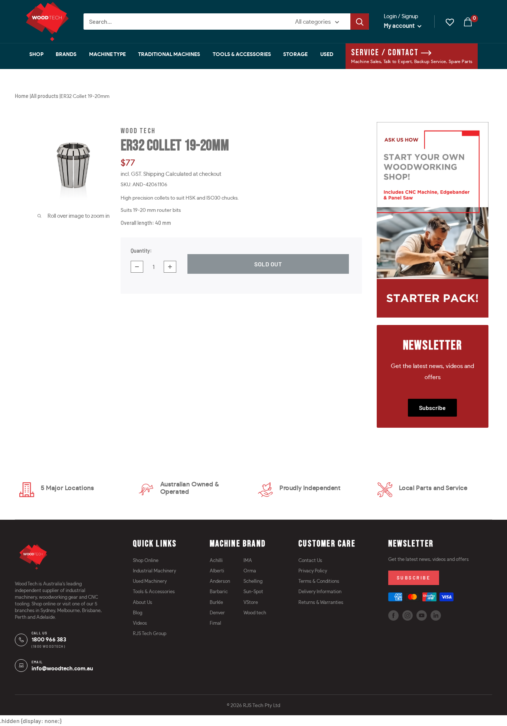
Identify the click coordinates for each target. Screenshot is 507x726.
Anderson (220, 581)
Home (22, 96)
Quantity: (141, 250)
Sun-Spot (253, 591)
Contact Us (310, 560)
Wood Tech (138, 131)
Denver (217, 613)
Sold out (268, 263)
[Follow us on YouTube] (421, 615)
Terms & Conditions (318, 581)
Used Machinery (150, 581)
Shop (36, 54)
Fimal (215, 623)
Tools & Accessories (242, 54)
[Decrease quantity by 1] (137, 267)
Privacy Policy (312, 571)
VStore (250, 602)
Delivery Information (319, 591)
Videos (140, 623)
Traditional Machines (169, 54)
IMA (247, 560)
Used (326, 54)
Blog (137, 613)
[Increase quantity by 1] (170, 267)
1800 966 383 (49, 640)
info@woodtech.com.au (62, 668)
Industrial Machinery (154, 571)
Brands (66, 54)
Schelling (252, 581)
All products (44, 96)
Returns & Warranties (320, 602)
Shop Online (145, 560)
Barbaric (219, 591)
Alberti (217, 571)
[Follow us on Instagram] (407, 615)
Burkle (216, 602)
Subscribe (432, 407)
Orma (249, 571)
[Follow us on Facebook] (393, 615)
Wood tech (254, 613)
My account (400, 25)
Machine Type (107, 54)
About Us (142, 602)
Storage (295, 54)
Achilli (216, 560)
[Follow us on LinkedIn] (436, 615)
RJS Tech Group (149, 633)
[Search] (359, 21)
